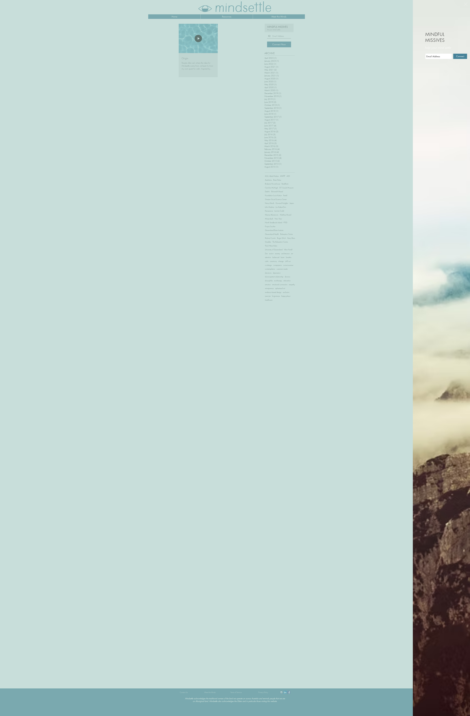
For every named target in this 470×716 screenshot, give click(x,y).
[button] (466, 4)
